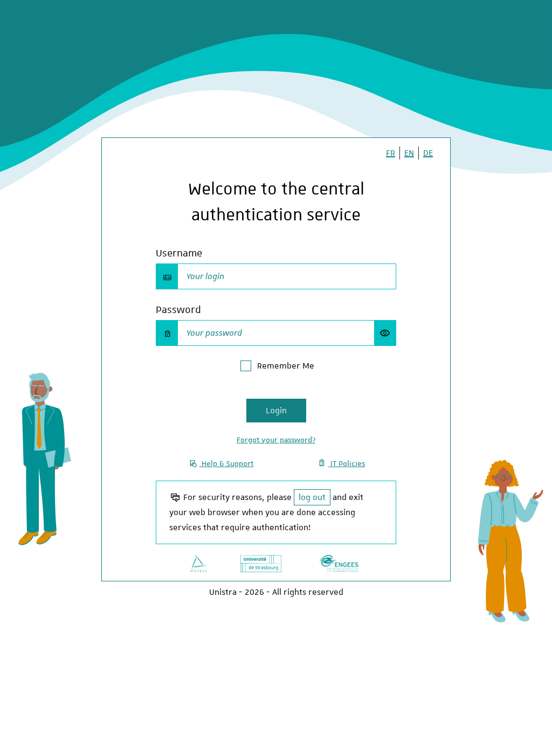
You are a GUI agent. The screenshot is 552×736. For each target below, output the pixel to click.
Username (179, 253)
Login (276, 410)
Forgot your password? (276, 440)
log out (312, 497)
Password (178, 309)
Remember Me (285, 365)
